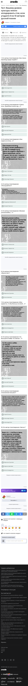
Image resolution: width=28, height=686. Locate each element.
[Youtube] (11, 660)
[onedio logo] (13, 669)
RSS (2, 652)
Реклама (3, 649)
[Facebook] (5, 660)
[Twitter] (8, 660)
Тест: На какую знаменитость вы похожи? (10, 603)
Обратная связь (4, 647)
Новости (3, 5)
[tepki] (2, 527)
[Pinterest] (14, 660)
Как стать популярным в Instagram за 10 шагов (11, 617)
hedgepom (12, 22)
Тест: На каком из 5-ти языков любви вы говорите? (12, 595)
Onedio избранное (10, 5)
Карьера (3, 650)
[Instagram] (2, 660)
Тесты (17, 5)
